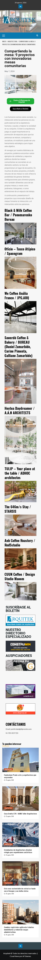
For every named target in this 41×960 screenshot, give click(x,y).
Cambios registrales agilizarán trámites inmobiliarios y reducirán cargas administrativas (19, 929)
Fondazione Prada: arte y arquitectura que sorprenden (20, 776)
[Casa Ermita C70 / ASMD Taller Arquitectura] (20, 798)
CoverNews (14, 956)
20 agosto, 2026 (10, 894)
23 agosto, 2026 (10, 780)
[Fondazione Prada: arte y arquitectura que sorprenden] (20, 760)
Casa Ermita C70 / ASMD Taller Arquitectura (20, 813)
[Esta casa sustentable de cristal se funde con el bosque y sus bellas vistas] (20, 873)
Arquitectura (8, 769)
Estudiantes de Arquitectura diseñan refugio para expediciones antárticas (18, 851)
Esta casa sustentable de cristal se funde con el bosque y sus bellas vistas (20, 889)
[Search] (37, 35)
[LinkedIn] (20, 6)
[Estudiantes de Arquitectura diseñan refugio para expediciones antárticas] (20, 835)
